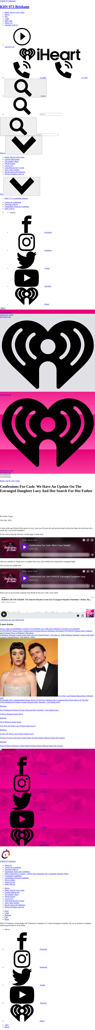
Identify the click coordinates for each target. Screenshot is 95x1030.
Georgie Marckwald (12, 159)
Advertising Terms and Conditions (17, 872)
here (31, 534)
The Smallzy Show (12, 161)
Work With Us (10, 884)
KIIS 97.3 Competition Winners (16, 198)
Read (6, 911)
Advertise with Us (11, 25)
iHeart (7, 1027)
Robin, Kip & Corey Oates (14, 12)
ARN (7, 1025)
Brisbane (8, 915)
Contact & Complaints (13, 202)
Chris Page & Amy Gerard (14, 168)
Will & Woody (10, 164)
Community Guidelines (13, 876)
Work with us (9, 209)
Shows (7, 14)
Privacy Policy (10, 880)
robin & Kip (19, 620)
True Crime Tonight (12, 170)
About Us (8, 865)
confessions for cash (7, 620)
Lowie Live (9, 166)
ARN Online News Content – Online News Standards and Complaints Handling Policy (37, 874)
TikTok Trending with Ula (14, 174)
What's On (8, 23)
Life (6, 917)
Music (7, 919)
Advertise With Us (11, 869)
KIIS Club (8, 21)
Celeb (7, 19)
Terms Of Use (10, 882)
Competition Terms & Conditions (17, 207)
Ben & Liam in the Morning (15, 172)
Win (6, 17)
